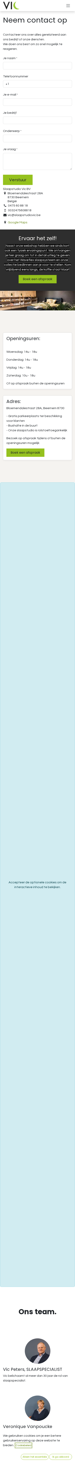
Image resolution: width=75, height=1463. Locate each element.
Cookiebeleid (23, 1445)
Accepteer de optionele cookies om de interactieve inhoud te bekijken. (37, 885)
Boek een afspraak (37, 279)
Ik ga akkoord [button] (60, 1456)
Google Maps (17, 222)
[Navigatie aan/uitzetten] (68, 5)
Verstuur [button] (17, 180)
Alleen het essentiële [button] (35, 1456)
